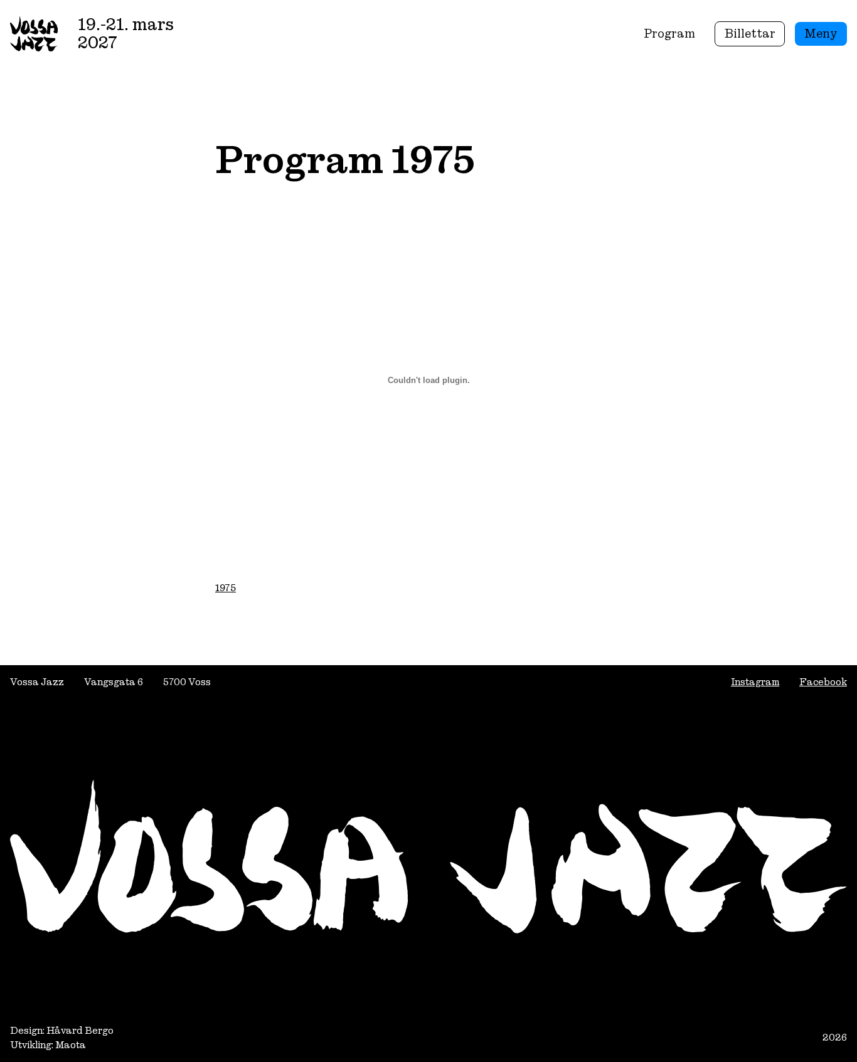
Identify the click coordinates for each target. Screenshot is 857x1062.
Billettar (750, 33)
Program (669, 33)
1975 (225, 587)
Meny (821, 33)
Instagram (755, 681)
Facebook (823, 681)
